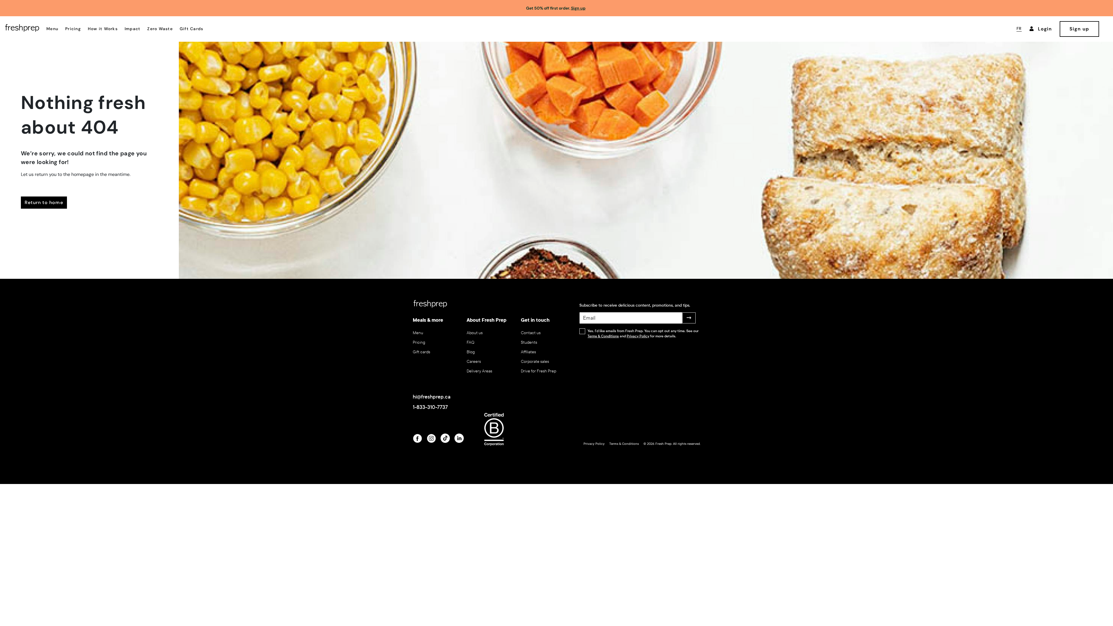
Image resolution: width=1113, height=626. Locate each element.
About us (475, 333)
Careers (474, 361)
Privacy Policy (638, 336)
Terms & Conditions (603, 336)
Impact (133, 28)
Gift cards (421, 352)
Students (529, 342)
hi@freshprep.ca (431, 396)
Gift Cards (191, 28)
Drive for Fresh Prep (538, 371)
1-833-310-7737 (430, 407)
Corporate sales (535, 361)
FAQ (470, 342)
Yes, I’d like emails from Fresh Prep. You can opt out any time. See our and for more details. (643, 334)
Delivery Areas (479, 371)
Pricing (73, 28)
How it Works (103, 28)
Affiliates (528, 352)
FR (1019, 28)
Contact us (531, 333)
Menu (52, 28)
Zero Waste (160, 28)
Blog (471, 352)
